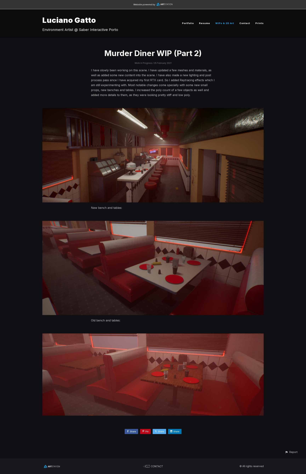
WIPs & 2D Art (224, 23)
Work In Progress (143, 63)
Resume (204, 23)
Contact (244, 23)
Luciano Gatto (69, 20)
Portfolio (188, 23)
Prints (259, 23)
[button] (291, 452)
